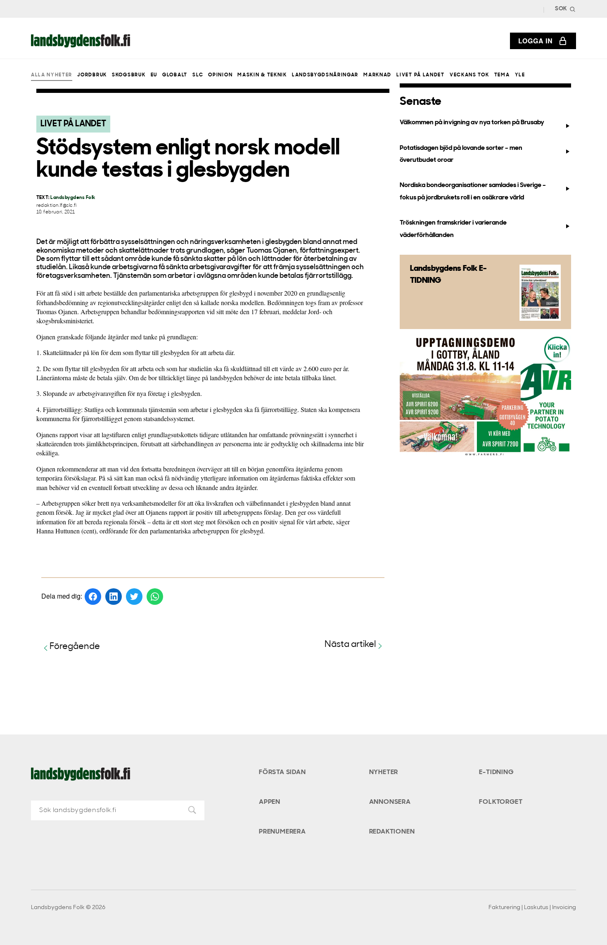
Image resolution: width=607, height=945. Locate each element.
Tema (502, 75)
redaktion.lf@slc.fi (56, 206)
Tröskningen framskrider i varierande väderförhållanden (453, 229)
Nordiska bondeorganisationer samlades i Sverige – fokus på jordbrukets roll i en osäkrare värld (473, 191)
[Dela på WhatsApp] (155, 596)
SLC (197, 75)
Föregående (75, 646)
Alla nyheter (51, 75)
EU (154, 75)
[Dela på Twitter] (134, 596)
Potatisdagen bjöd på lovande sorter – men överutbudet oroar (461, 154)
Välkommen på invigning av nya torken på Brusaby (472, 122)
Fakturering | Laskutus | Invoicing (532, 908)
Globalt (174, 75)
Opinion (220, 75)
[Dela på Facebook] (93, 596)
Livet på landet (420, 75)
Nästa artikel (350, 644)
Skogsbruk (128, 75)
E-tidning (496, 772)
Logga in (535, 40)
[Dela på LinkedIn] (113, 596)
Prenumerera (282, 832)
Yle (520, 75)
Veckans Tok (469, 75)
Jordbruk (92, 75)
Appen (269, 802)
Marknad (377, 75)
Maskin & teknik (262, 75)
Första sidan (282, 772)
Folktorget (500, 802)
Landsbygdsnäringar (325, 75)
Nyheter (383, 772)
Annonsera (390, 802)
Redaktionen (392, 832)
